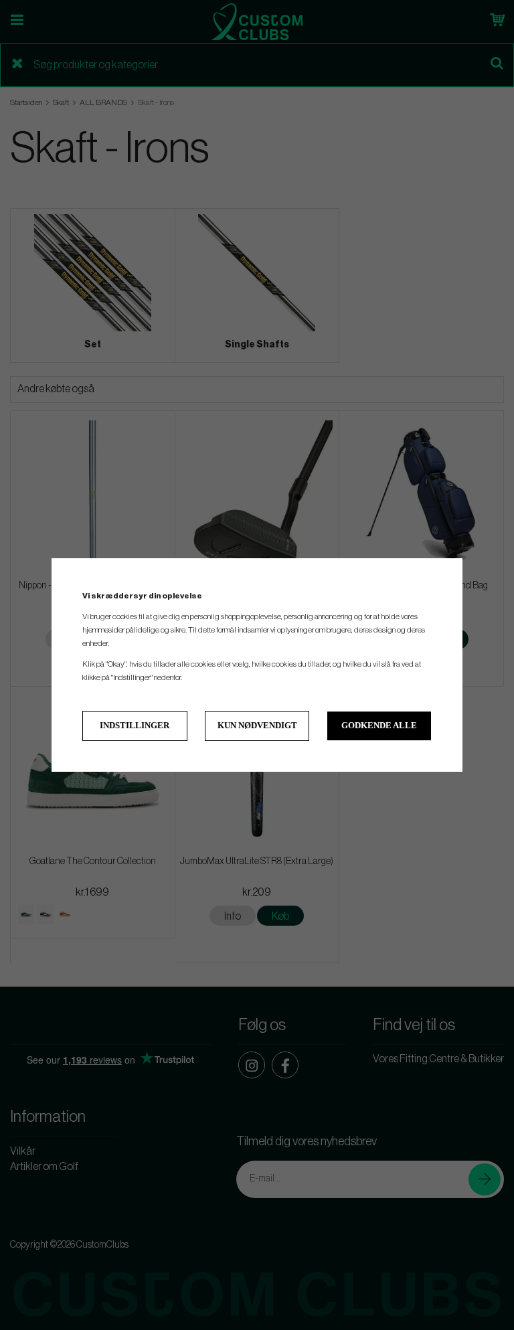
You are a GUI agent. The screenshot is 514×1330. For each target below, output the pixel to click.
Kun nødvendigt (257, 725)
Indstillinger (134, 725)
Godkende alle (379, 725)
